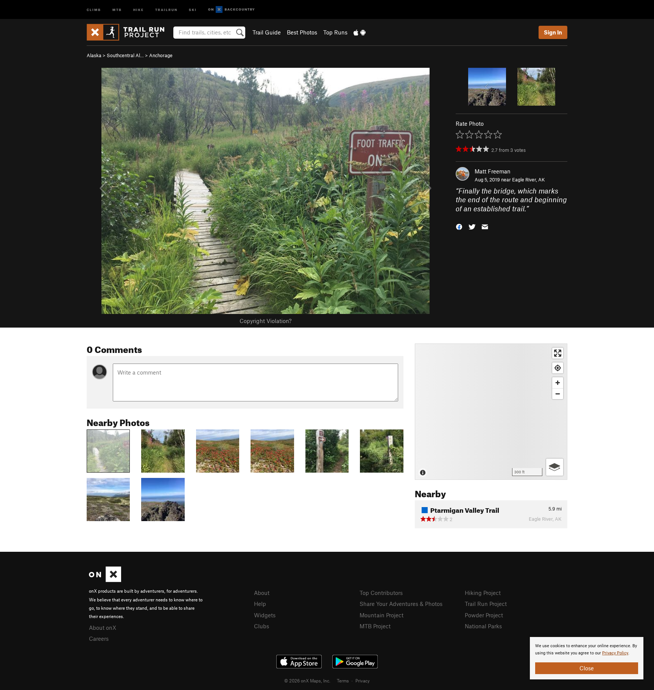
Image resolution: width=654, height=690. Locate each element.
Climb (94, 9)
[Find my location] (557, 367)
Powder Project (484, 615)
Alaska (94, 55)
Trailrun (166, 9)
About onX (102, 627)
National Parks (483, 626)
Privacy (362, 680)
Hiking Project (483, 592)
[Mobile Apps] (359, 32)
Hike (138, 9)
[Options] (554, 467)
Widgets (265, 615)
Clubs (261, 626)
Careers (99, 638)
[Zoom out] (557, 393)
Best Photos (302, 32)
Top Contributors (381, 592)
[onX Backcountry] (231, 9)
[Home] (129, 32)
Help (260, 603)
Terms (343, 680)
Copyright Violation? (265, 320)
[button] (459, 226)
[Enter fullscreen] (557, 353)
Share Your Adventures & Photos (401, 603)
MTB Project (375, 626)
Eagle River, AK (528, 179)
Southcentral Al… (125, 55)
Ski (193, 9)
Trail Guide (266, 32)
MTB (117, 9)
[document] (586, 658)
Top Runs (335, 32)
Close (586, 668)
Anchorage (161, 55)
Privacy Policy (615, 653)
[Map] (491, 411)
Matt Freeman (493, 171)
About (261, 592)
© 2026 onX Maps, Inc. (307, 680)
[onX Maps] (105, 579)
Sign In (553, 32)
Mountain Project (381, 615)
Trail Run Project (486, 603)
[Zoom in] (557, 382)
